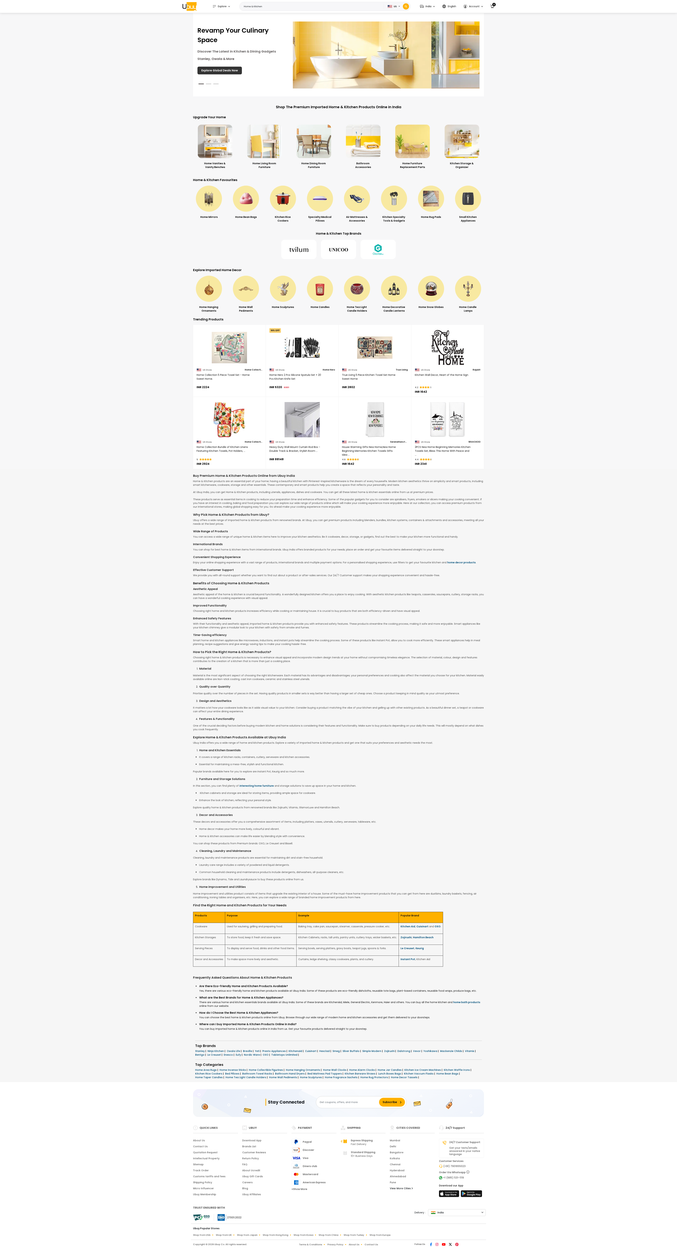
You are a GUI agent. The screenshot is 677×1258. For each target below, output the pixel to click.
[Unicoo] (338, 249)
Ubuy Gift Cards (252, 1176)
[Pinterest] (457, 1245)
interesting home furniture (256, 786)
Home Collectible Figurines (266, 1070)
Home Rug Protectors (374, 1077)
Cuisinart (422, 926)
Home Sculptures (311, 1077)
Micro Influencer (203, 1188)
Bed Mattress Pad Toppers (325, 1073)
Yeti (257, 1051)
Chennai (395, 1164)
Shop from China (328, 1235)
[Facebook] (431, 1245)
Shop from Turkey (354, 1235)
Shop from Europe (380, 1235)
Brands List (249, 1146)
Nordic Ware (252, 1055)
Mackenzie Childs (451, 1051)
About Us (199, 1140)
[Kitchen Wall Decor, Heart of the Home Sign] (448, 347)
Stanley (200, 1051)
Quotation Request (205, 1152)
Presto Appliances (274, 1051)
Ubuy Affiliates (251, 1194)
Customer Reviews (254, 1152)
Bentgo (200, 1055)
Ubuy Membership (204, 1194)
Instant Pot (408, 959)
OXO (438, 926)
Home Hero (329, 369)
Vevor (417, 1051)
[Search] (406, 6)
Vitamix (470, 1051)
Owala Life (234, 1051)
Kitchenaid (296, 1051)
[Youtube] (443, 1245)
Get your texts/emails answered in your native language (464, 1151)
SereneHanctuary (399, 441)
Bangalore (396, 1152)
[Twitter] (450, 1245)
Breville (248, 1051)
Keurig (420, 948)
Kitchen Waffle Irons (457, 1070)
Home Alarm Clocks (362, 1070)
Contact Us (200, 1146)
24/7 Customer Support (464, 1142)
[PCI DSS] (201, 1217)
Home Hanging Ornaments (303, 1070)
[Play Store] (471, 1194)
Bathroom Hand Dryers (290, 1073)
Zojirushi (406, 937)
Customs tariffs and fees (209, 1176)
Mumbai (395, 1140)
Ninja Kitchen (216, 1051)
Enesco (229, 1055)
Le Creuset (407, 948)
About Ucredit (251, 1170)
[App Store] (449, 1194)
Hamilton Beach (423, 937)
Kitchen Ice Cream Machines (423, 1070)
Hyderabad (397, 1170)
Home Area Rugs (206, 1070)
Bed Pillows (232, 1073)
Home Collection (253, 369)
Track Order (201, 1170)
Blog (245, 1188)
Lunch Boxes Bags (390, 1073)
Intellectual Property (206, 1158)
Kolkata (395, 1158)
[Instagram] (437, 1245)
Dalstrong (404, 1051)
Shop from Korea (303, 1235)
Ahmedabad (398, 1176)
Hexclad (324, 1051)
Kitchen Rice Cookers (209, 1073)
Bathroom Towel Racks (257, 1073)
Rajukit (476, 369)
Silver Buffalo (351, 1051)
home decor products (461, 562)
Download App (251, 1140)
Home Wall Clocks (335, 1070)
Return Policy (250, 1158)
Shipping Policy (202, 1182)
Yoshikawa (430, 1051)
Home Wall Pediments (283, 1077)
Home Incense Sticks (233, 1070)
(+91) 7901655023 (454, 1166)
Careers (247, 1182)
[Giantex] (378, 249)
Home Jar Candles (390, 1070)
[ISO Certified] (228, 1217)
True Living (402, 369)
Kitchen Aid (408, 926)
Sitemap (198, 1164)
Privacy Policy (335, 1244)
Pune (393, 1182)
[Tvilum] (298, 249)
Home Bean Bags (447, 1073)
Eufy (239, 1055)
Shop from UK (224, 1235)
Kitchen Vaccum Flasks (419, 1073)
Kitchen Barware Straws (360, 1073)
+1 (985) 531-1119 (453, 1177)
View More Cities (400, 1188)
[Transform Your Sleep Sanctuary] (386, 55)
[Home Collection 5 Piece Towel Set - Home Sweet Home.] (229, 347)
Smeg (336, 1051)
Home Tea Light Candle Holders (246, 1077)
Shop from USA (202, 1235)
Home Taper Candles (209, 1077)
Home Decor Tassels (404, 1077)
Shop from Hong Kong (275, 1235)
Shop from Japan (247, 1235)
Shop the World (212, 70)
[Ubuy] (189, 6)
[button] (427, 6)
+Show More (299, 1189)
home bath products (466, 1002)
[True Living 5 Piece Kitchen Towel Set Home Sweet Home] (375, 347)
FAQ (244, 1164)
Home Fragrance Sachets (341, 1077)
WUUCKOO (474, 441)
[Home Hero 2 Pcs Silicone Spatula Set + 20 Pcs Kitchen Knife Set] (302, 347)
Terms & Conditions (310, 1244)
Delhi (393, 1146)
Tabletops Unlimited (284, 1055)
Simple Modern (372, 1051)
